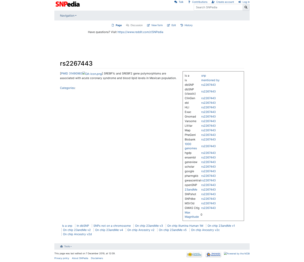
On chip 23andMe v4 (109, 230)
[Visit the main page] (68, 3)
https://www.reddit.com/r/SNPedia (140, 32)
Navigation (67, 15)
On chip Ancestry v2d (77, 234)
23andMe (191, 189)
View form (157, 25)
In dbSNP (83, 225)
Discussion (137, 25)
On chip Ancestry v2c (205, 230)
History (189, 25)
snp (203, 75)
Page (119, 25)
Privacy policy (61, 258)
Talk (181, 1)
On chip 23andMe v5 (173, 230)
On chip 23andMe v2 (77, 230)
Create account (225, 1)
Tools (67, 246)
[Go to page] (246, 7)
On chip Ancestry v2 (140, 230)
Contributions (199, 1)
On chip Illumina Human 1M (185, 225)
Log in (246, 1)
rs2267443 (208, 84)
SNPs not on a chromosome (112, 225)
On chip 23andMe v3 (149, 225)
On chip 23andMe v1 (221, 225)
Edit (174, 25)
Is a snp (67, 225)
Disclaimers (97, 258)
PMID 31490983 (72, 73)
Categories (67, 88)
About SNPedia (80, 258)
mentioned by (210, 80)
